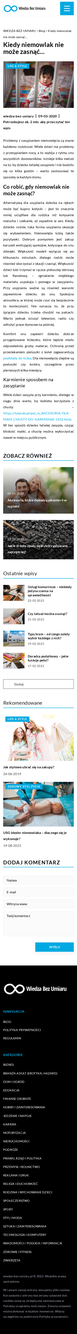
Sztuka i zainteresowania (24, 1226)
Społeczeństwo (16, 1200)
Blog (7, 1021)
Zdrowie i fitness (17, 1252)
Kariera (9, 1124)
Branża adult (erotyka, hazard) (30, 1073)
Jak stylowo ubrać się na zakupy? (28, 767)
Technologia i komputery (24, 1234)
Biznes (8, 1064)
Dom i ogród (13, 1082)
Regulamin (12, 1038)
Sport (8, 1209)
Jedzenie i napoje (17, 1116)
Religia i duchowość (20, 1183)
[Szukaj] (8, 684)
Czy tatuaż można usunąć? (47, 614)
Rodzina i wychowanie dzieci (27, 1192)
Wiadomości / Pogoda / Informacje (32, 1243)
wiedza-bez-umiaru (18, 116)
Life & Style (17, 66)
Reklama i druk (16, 1175)
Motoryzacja (14, 1133)
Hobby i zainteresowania (24, 1107)
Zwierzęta (11, 1260)
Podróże (10, 1149)
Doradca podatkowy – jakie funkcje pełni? (48, 658)
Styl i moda (12, 1218)
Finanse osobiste (17, 1098)
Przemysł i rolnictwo (21, 1167)
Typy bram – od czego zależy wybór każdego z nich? (49, 636)
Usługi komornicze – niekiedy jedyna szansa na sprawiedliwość (50, 591)
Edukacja (11, 1090)
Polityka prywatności (22, 1030)
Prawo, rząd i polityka (22, 1158)
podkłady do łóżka (17, 358)
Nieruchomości (16, 1141)
